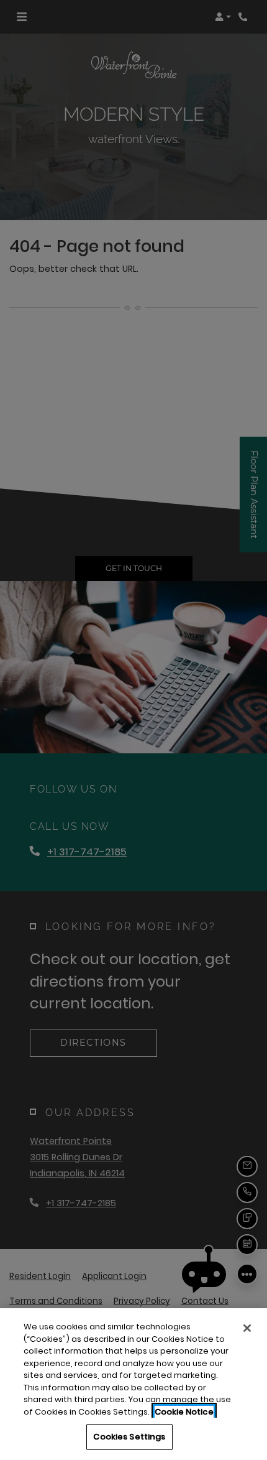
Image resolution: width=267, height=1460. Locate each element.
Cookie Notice (184, 1412)
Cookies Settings (129, 1437)
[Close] (247, 1328)
